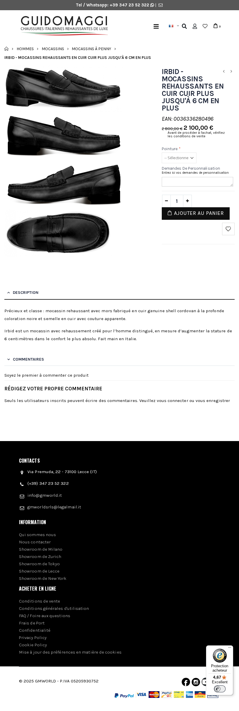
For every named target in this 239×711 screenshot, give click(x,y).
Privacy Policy (33, 637)
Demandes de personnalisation (191, 168)
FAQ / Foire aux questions (44, 615)
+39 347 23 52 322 (130, 5)
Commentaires (28, 359)
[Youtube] (205, 683)
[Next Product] (231, 71)
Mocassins (53, 48)
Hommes (25, 48)
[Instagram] (195, 683)
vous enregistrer (213, 400)
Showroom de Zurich (40, 556)
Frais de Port (32, 623)
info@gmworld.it (44, 495)
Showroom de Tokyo (39, 563)
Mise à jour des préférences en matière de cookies (70, 652)
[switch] (220, 688)
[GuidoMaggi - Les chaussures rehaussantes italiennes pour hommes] (70, 26)
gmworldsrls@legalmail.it (54, 507)
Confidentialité (34, 630)
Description (25, 292)
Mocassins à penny (91, 48)
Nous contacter (35, 542)
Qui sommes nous (37, 534)
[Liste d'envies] (205, 26)
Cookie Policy (33, 644)
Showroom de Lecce (39, 571)
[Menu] (156, 26)
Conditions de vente (39, 601)
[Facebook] (185, 683)
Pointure (171, 148)
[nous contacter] (161, 5)
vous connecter (172, 400)
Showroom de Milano (40, 549)
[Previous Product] (224, 71)
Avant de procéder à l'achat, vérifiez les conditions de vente (196, 134)
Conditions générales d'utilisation (54, 608)
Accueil (6, 48)
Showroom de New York (43, 578)
